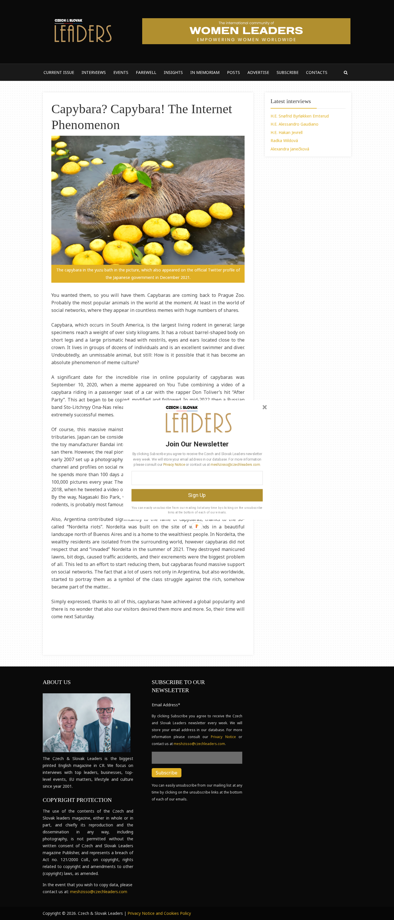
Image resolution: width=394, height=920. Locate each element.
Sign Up (197, 495)
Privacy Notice (174, 464)
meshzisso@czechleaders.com (235, 464)
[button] (197, 444)
